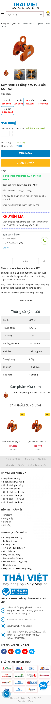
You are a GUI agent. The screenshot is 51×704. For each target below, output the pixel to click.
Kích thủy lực (9, 551)
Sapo (31, 701)
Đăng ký (7, 521)
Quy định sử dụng (11, 478)
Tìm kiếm (7, 514)
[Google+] (11, 651)
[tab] (25, 261)
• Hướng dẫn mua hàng (37, 465)
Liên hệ (6, 247)
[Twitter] (18, 651)
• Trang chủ (29, 459)
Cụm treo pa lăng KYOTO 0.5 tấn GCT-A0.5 (13, 441)
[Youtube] (25, 651)
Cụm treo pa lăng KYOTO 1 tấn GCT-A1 (38, 441)
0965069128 (13, 242)
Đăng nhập (8, 518)
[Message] (32, 651)
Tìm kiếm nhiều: (13, 459)
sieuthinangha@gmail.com (19, 626)
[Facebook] (4, 651)
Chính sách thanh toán (13, 492)
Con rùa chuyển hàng (13, 558)
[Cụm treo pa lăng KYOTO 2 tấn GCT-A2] (6, 395)
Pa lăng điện (9, 544)
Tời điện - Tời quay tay (14, 547)
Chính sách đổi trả (11, 488)
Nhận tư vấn (25, 163)
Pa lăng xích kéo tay (12, 537)
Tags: (4, 170)
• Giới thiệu (41, 459)
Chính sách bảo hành (13, 502)
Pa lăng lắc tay (10, 541)
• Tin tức (20, 465)
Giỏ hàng (7, 525)
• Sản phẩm (9, 465)
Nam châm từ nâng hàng (15, 561)
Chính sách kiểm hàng (13, 498)
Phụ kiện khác (9, 565)
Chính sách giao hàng (13, 485)
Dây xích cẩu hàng (11, 554)
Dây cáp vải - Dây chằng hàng (17, 568)
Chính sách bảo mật (12, 495)
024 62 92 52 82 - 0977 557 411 (22, 619)
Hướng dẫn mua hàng (13, 481)
